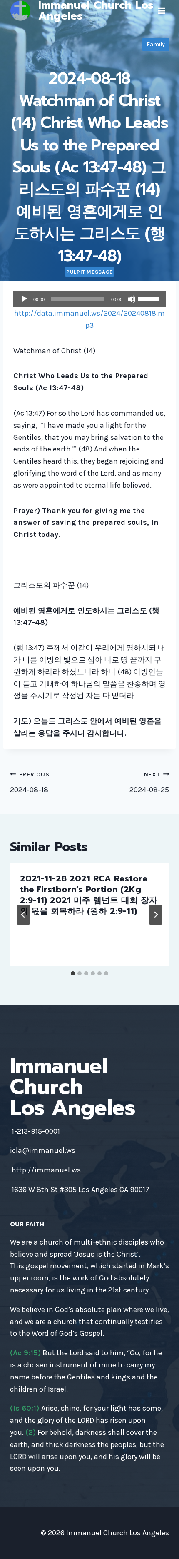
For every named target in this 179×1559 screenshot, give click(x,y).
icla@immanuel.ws (42, 1150)
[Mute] (131, 299)
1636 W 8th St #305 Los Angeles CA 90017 (80, 1189)
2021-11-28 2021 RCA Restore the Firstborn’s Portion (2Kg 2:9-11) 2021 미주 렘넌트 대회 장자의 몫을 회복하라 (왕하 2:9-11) (88, 894)
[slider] (150, 298)
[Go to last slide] (23, 915)
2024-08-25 (149, 782)
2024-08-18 (29, 782)
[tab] (73, 973)
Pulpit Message (89, 272)
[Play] (24, 299)
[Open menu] (161, 10)
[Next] (155, 915)
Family (156, 44)
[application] (89, 299)
